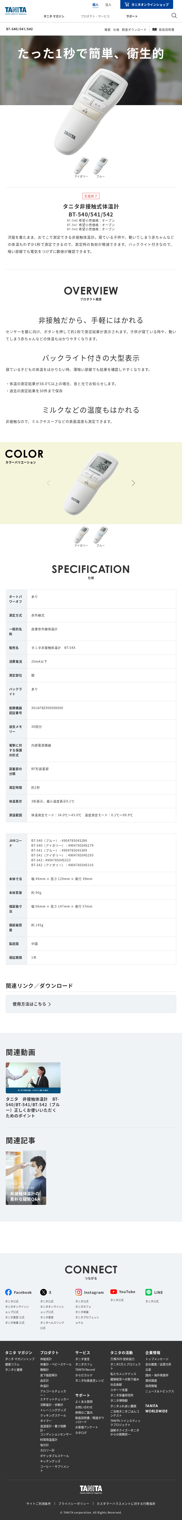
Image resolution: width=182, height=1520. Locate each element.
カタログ (81, 1433)
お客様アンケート (86, 1427)
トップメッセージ (156, 1359)
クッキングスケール (53, 1415)
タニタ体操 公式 (14, 1322)
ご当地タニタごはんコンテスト (124, 1413)
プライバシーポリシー (73, 1503)
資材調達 (151, 1380)
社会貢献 (116, 1384)
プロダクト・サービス (95, 16)
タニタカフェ (83, 1306)
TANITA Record (85, 1370)
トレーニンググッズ (53, 1410)
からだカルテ (84, 1375)
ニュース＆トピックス (159, 1391)
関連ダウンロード (134, 29)
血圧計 (44, 1380)
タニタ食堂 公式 (14, 1317)
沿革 (148, 1370)
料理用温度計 (48, 1440)
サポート (132, 16)
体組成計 (46, 1359)
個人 (95, 4)
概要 (108, 29)
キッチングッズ (50, 1461)
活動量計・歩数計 (51, 1405)
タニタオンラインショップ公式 (17, 1309)
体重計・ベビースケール (56, 1364)
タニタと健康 (13, 1370)
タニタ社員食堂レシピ (89, 1380)
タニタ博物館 (119, 1400)
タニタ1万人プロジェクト (125, 1366)
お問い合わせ (84, 1407)
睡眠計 (44, 1370)
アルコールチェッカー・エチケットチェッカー (54, 1395)
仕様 (116, 29)
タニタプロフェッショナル (87, 1319)
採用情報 (151, 1386)
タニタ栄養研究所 (121, 1395)
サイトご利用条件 (38, 1503)
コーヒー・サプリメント (54, 1468)
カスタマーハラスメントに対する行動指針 (126, 1503)
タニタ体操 (82, 1312)
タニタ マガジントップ (20, 1359)
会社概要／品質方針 (158, 1364)
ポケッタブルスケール (54, 1456)
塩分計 (44, 1445)
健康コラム (12, 1364)
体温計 (44, 1386)
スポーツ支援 (119, 1390)
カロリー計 (47, 1450)
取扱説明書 (166, 29)
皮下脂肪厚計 (48, 1375)
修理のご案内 (84, 1412)
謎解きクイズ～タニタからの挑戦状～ (124, 1432)
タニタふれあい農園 (123, 1406)
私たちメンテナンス (123, 1374)
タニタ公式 (11, 1301)
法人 (108, 4)
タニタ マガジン (54, 16)
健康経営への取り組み (124, 1379)
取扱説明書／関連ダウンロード (89, 1420)
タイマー (46, 1421)
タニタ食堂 (46, 1317)
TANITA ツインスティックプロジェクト (125, 1423)
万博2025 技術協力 (122, 1359)
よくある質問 (84, 1402)
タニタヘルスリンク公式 (52, 1325)
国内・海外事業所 (156, 1375)
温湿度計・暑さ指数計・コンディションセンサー (56, 1430)
